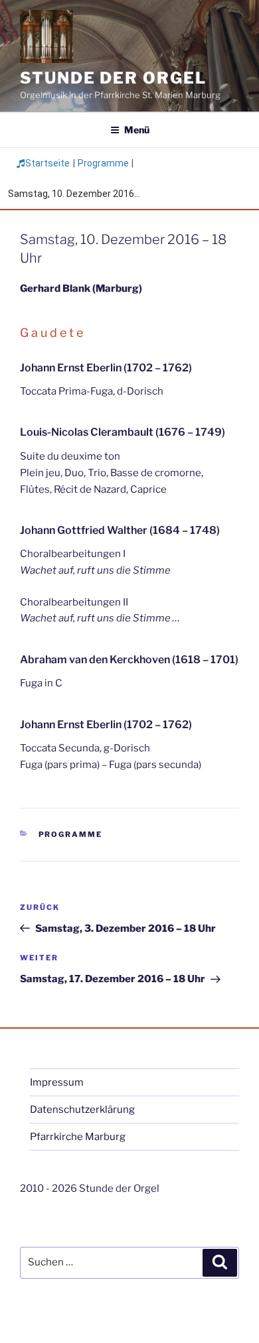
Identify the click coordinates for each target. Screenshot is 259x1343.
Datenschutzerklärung (82, 1110)
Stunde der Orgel (113, 78)
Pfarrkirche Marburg (78, 1137)
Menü (136, 129)
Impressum (57, 1082)
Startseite (47, 163)
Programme (103, 163)
